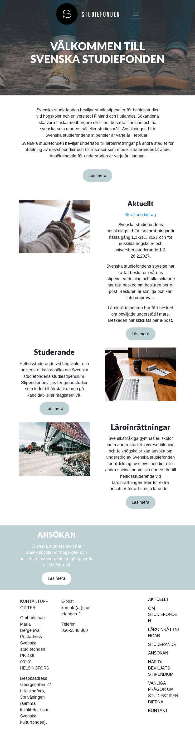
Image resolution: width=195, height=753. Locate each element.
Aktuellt (158, 599)
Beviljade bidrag (140, 214)
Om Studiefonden (162, 614)
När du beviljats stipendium (160, 668)
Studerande (162, 644)
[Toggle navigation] (135, 14)
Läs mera (97, 175)
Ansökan (158, 653)
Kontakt (158, 710)
